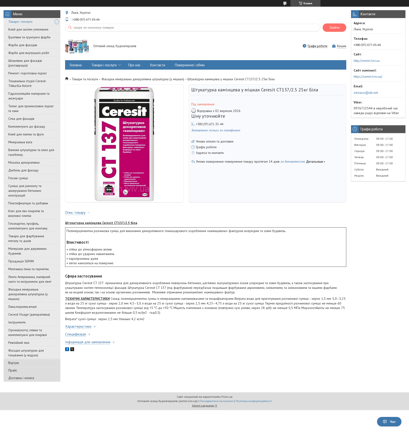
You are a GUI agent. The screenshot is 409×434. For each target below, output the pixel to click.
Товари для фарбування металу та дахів (26, 238)
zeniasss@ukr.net (366, 92)
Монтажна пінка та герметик (28, 269)
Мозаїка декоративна (24, 162)
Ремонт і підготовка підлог (27, 73)
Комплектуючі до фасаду (26, 126)
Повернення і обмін (190, 65)
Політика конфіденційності (254, 401)
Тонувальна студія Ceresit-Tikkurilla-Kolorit (27, 83)
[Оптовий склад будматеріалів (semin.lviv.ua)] (77, 46)
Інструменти (17, 322)
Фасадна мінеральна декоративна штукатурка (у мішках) (28, 294)
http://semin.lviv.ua (367, 60)
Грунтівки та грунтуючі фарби (29, 37)
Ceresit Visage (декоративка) (29, 314)
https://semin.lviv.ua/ (368, 76)
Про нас (134, 65)
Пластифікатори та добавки (28, 203)
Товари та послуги (85, 79)
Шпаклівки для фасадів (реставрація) (25, 62)
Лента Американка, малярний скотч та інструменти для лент (29, 279)
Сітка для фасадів (21, 118)
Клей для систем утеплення (28, 29)
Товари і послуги (20, 21)
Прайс (12, 370)
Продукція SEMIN (21, 261)
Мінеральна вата (20, 142)
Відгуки (13, 363)
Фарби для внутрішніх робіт (28, 53)
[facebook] (67, 350)
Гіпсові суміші (18, 178)
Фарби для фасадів (22, 45)
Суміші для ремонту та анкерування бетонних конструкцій (24, 190)
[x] (72, 350)
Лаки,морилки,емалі (22, 306)
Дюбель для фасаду (23, 170)
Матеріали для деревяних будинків (27, 250)
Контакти (157, 65)
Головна (76, 65)
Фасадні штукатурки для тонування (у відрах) (26, 352)
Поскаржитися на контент (217, 401)
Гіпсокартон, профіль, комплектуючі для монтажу (28, 225)
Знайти (334, 27)
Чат (393, 422)
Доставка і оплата (21, 378)
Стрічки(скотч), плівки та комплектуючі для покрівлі (27, 332)
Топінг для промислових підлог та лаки (31, 108)
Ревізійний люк (18, 342)
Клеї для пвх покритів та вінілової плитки (26, 213)
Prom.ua (227, 396)
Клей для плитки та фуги (26, 134)
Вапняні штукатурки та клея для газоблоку (31, 152)
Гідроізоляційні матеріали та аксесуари (28, 95)
